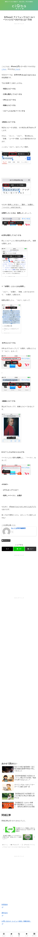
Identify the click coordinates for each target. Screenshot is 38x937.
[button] (30, 549)
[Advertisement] (19, 43)
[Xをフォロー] (12, 532)
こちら (4, 69)
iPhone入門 (7, 540)
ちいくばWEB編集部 (18, 528)
